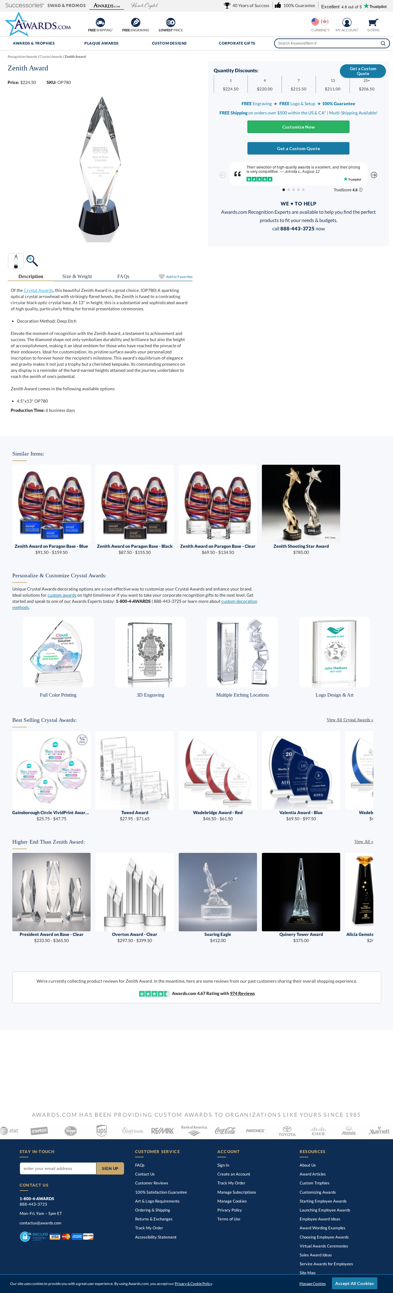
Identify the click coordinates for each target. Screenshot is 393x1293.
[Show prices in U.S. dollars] (315, 22)
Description (31, 276)
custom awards (62, 595)
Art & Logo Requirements (157, 1201)
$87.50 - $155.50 (135, 549)
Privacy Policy (229, 1209)
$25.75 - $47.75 (51, 815)
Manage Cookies (232, 1201)
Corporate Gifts (237, 43)
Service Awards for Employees (326, 1263)
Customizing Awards (318, 1192)
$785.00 (301, 549)
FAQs (123, 276)
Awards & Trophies (34, 43)
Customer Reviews (151, 1182)
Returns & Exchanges (154, 1218)
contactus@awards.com (40, 1222)
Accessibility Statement (156, 1237)
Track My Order (149, 1227)
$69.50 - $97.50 (301, 815)
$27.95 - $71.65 (135, 815)
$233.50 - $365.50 (52, 937)
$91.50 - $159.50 (51, 549)
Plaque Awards (101, 43)
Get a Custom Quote (363, 71)
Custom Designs (169, 43)
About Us (308, 1165)
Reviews (242, 993)
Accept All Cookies (354, 1283)
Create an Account (233, 1174)
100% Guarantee (161, 1192)
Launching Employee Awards (325, 1209)
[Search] (383, 43)
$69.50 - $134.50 (217, 549)
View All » (363, 841)
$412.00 (217, 937)
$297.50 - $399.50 (134, 937)
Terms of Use (228, 1218)
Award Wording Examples (322, 1227)
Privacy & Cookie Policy (193, 1283)
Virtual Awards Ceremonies (324, 1245)
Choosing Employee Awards (324, 1237)
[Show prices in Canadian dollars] (325, 22)
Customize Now (298, 126)
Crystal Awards (38, 290)
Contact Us (145, 1174)
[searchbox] (332, 43)
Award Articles (313, 1174)
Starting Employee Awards (323, 1201)
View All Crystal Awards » (350, 720)
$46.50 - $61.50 (218, 815)
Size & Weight (77, 276)
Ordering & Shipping (152, 1209)
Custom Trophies (314, 1182)
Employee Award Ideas (320, 1218)
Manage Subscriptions (236, 1192)
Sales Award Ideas (316, 1254)
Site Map (307, 1272)
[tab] (31, 276)
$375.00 (301, 937)
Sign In (223, 1165)
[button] (25, 6)
